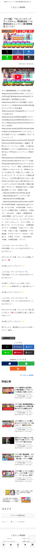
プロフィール (26, 538)
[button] (29, 57)
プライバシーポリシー (9, 541)
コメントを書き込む (18, 515)
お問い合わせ (26, 541)
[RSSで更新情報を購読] (18, 369)
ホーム (9, 538)
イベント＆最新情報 (9, 338)
